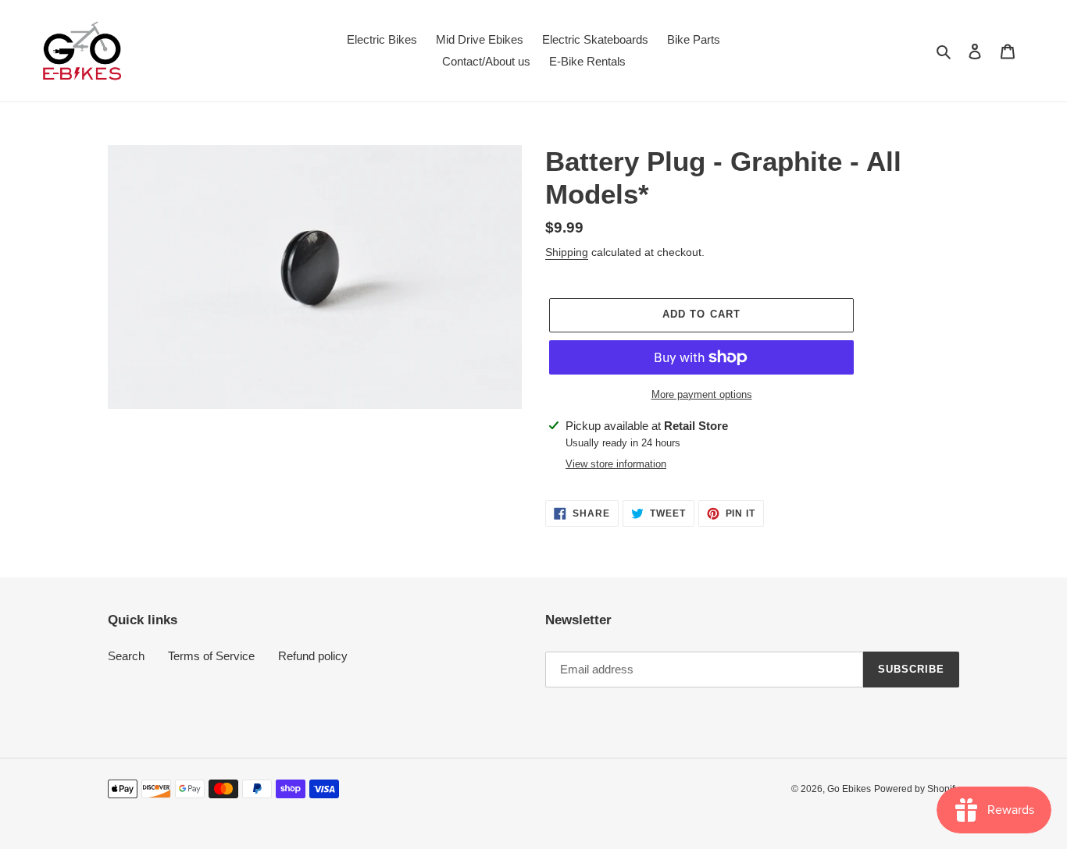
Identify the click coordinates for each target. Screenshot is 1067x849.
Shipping (566, 252)
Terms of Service (211, 656)
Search (126, 656)
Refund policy (313, 656)
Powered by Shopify (916, 788)
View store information (616, 464)
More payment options (701, 394)
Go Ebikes (849, 788)
